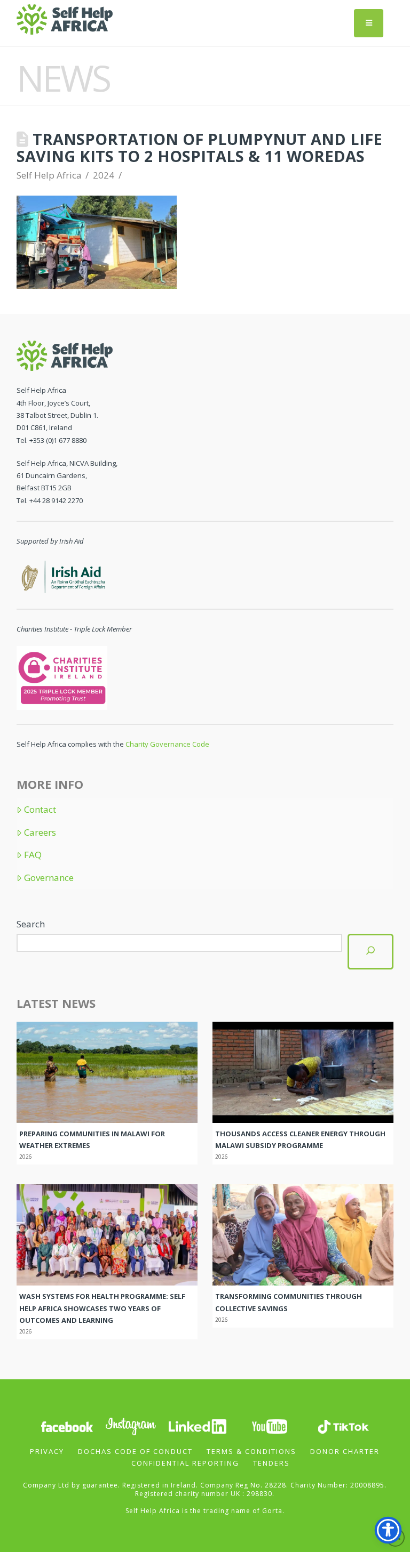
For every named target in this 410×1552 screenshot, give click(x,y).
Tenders (271, 1463)
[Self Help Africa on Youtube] (269, 1426)
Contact (40, 809)
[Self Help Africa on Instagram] (131, 1426)
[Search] (370, 951)
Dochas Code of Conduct (135, 1451)
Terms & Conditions (251, 1451)
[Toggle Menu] (368, 23)
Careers (40, 832)
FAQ (33, 855)
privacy (47, 1451)
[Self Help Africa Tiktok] (343, 1426)
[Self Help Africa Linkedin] (196, 1426)
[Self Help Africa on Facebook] (66, 1426)
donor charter (345, 1451)
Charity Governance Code (167, 744)
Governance (49, 877)
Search (31, 924)
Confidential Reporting (185, 1463)
